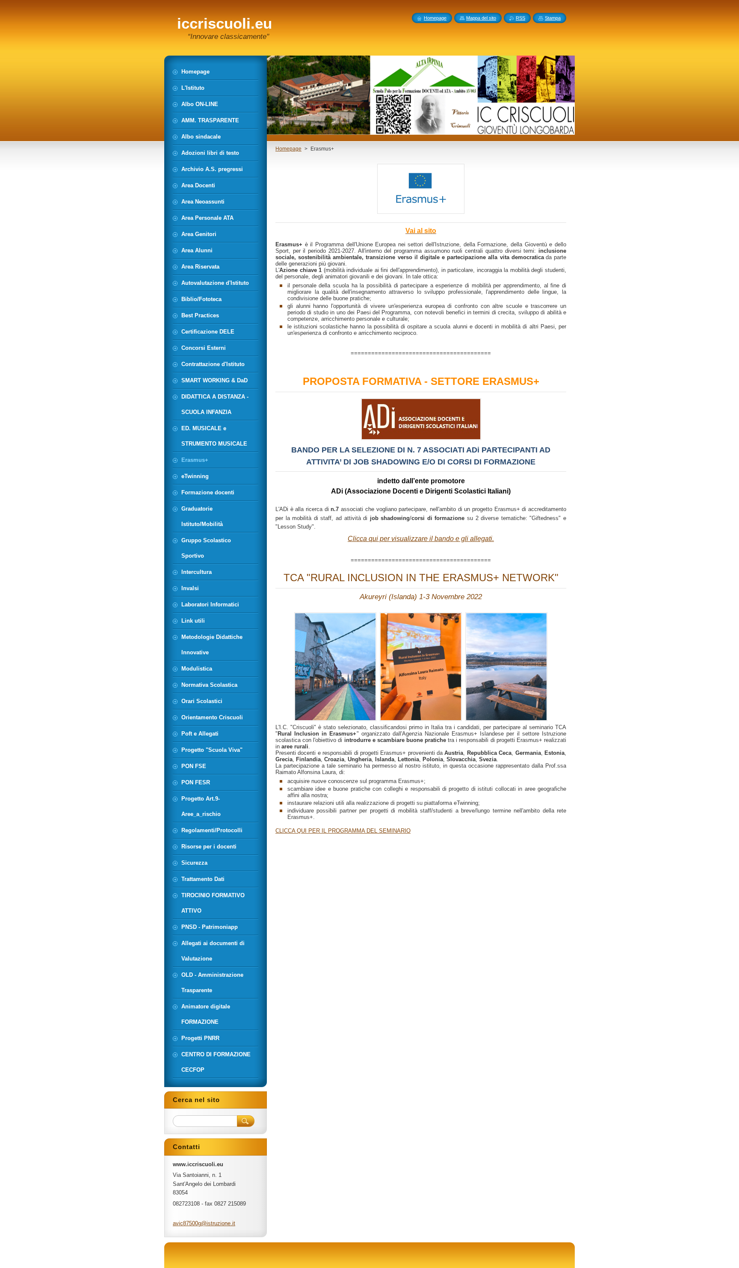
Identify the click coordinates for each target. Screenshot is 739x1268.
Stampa (553, 18)
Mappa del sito (481, 18)
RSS (520, 18)
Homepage (288, 148)
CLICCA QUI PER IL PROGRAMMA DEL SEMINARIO (343, 831)
